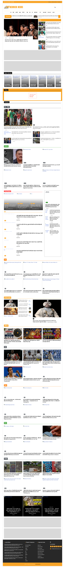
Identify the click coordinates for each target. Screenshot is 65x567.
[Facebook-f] (51, 546)
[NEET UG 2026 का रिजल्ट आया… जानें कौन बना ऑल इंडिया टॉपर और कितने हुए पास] (13, 392)
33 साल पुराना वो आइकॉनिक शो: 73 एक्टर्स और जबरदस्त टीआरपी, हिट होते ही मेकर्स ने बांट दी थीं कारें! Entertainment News (31, 166)
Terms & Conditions (41, 554)
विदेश (13, 12)
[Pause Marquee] (59, 16)
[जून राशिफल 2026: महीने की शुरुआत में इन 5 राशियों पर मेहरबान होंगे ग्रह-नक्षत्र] (32, 333)
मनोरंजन (23, 12)
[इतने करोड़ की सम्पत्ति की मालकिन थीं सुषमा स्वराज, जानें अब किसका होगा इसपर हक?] (10, 201)
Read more (18, 220)
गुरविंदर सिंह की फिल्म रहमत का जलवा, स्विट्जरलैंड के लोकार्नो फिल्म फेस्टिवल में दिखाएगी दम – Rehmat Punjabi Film (11, 320)
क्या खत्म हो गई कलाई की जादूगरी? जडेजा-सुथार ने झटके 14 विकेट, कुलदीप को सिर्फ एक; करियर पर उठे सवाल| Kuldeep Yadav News (51, 363)
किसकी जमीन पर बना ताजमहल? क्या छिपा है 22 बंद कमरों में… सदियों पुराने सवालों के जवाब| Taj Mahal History (32, 511)
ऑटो (5, 220)
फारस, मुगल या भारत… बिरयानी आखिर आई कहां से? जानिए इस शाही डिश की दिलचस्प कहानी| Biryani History (52, 511)
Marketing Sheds (37, 564)
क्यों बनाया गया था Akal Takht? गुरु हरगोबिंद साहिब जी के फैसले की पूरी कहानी (22, 309)
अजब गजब (13, 507)
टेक (5, 288)
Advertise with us (41, 557)
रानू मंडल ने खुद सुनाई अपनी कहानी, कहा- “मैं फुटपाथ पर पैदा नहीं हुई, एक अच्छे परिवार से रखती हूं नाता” (23, 206)
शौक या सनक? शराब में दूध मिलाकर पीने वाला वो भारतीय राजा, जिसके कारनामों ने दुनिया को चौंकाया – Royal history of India (10, 304)
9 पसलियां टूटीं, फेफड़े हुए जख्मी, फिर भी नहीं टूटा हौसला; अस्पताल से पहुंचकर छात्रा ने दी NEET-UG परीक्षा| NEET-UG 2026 (51, 401)
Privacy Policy (40, 546)
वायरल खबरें (44, 12)
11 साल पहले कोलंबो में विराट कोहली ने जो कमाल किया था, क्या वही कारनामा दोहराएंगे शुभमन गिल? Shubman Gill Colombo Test (32, 363)
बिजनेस (7, 203)
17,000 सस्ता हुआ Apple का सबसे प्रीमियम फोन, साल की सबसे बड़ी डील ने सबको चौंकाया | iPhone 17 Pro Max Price (32, 275)
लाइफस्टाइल (35, 12)
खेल (29, 12)
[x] (50, 7)
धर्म (32, 12)
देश (10, 12)
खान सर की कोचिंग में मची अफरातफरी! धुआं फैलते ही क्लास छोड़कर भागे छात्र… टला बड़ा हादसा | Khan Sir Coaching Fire (31, 401)
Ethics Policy (40, 548)
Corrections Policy (41, 549)
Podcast (49, 12)
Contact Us (39, 556)
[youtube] (51, 7)
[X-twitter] (53, 546)
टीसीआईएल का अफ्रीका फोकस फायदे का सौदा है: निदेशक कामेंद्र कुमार (36, 206)
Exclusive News (28, 545)
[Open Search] (53, 7)
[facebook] (48, 7)
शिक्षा (27, 12)
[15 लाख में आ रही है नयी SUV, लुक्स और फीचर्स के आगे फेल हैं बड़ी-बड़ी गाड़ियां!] (10, 226)
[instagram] (49, 7)
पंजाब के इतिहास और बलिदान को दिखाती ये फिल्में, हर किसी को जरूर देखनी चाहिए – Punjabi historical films (23, 316)
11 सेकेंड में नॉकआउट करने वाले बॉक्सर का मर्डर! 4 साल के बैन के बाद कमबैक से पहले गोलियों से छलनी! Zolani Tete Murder (13, 363)
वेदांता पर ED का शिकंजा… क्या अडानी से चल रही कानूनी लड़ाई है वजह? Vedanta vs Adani (54, 232)
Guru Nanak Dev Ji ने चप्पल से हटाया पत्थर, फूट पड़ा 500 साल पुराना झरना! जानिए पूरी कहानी (23, 305)
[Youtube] (55, 546)
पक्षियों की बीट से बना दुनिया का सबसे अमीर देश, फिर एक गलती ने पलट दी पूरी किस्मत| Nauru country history (13, 511)
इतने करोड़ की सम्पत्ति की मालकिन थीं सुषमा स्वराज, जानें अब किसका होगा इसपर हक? (10, 206)
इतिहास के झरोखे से (51, 507)
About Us (39, 545)
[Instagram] (57, 546)
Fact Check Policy (41, 551)
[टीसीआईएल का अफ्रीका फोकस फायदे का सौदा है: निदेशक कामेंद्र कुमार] (36, 201)
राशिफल (5, 338)
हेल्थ (5, 435)
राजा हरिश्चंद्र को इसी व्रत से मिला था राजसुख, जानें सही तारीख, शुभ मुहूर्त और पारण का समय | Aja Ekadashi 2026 (23, 301)
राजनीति (17, 12)
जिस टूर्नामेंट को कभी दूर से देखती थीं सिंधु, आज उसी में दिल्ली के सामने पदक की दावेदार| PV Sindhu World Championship (13, 380)
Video (53, 12)
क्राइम (20, 12)
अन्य (40, 12)
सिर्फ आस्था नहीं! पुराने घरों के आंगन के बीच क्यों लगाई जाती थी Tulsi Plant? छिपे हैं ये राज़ (23, 312)
